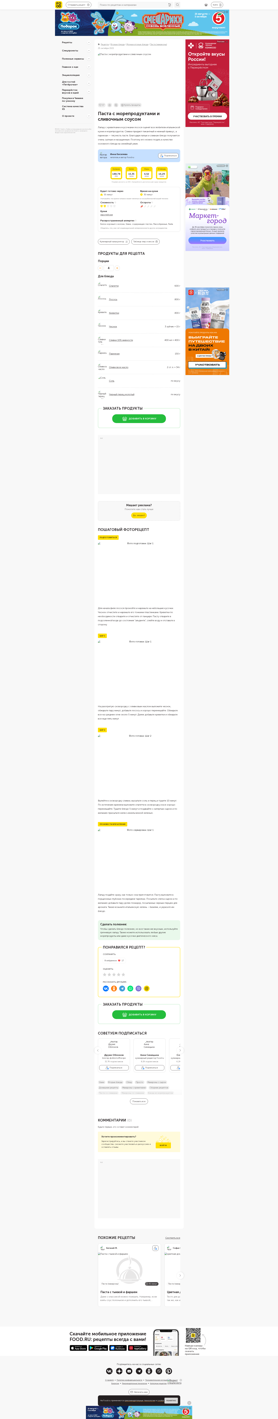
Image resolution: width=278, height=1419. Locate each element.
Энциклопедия (71, 75)
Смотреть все (172, 1237)
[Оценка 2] (109, 974)
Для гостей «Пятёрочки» (70, 83)
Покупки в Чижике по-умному (72, 99)
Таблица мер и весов (143, 241)
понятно (171, 1401)
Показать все (139, 1101)
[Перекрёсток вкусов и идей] (89, 91)
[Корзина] (206, 5)
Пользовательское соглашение (157, 1380)
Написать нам (141, 1392)
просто (139, 1082)
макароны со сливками (133, 1093)
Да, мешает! (139, 515)
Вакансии (115, 1383)
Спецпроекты (70, 50)
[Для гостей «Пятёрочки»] (89, 83)
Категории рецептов (158, 1383)
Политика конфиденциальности (129, 1380)
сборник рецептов (159, 1087)
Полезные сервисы (73, 58)
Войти (163, 1145)
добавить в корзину (142, 418)
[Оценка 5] (123, 974)
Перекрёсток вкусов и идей (70, 91)
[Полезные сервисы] (89, 58)
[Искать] (177, 5)
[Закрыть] (181, 1380)
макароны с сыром (156, 1082)
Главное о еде (70, 66)
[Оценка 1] (104, 974)
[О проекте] (89, 116)
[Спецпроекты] (89, 50)
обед (129, 1082)
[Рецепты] (89, 42)
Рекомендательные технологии (134, 1383)
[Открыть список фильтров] (169, 5)
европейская (106, 214)
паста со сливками (108, 1093)
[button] (97, 1050)
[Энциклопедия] (89, 75)
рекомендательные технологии (140, 1400)
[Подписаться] (155, 1248)
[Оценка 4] (118, 974)
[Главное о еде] (89, 67)
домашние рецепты (108, 1087)
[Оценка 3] (114, 974)
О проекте (68, 115)
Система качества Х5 (72, 107)
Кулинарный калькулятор (112, 241)
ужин (101, 1082)
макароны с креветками (134, 1087)
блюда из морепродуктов (160, 1093)
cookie (160, 1400)
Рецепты (67, 42)
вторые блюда (115, 1082)
